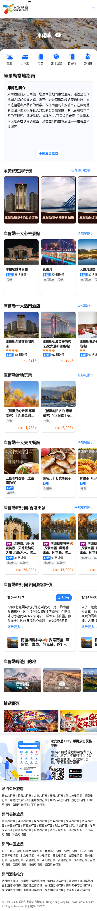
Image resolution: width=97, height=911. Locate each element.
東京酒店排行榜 (32, 885)
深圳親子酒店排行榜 (33, 881)
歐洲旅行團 (8, 821)
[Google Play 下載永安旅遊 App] (75, 776)
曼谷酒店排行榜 (54, 885)
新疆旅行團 (32, 860)
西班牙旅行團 (58, 830)
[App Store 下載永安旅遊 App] (75, 771)
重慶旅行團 (16, 860)
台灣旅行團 (40, 795)
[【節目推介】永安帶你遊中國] (31, 731)
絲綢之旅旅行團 (32, 851)
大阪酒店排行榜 (11, 890)
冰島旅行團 (19, 834)
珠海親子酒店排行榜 (81, 881)
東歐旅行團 (72, 821)
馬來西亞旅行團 (59, 800)
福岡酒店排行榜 (54, 890)
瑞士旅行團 (62, 825)
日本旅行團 (8, 795)
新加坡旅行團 (74, 795)
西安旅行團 (48, 860)
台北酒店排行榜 (11, 885)
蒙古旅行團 (59, 855)
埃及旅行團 (40, 821)
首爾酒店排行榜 (32, 890)
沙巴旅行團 (78, 800)
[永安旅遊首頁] (15, 9)
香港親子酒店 (10, 881)
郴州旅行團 (35, 864)
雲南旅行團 (75, 855)
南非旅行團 (56, 821)
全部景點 (84, 233)
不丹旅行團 (38, 804)
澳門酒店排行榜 (56, 881)
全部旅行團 (82, 507)
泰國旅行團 (56, 795)
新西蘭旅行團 (23, 830)
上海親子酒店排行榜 (78, 890)
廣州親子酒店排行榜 (78, 885)
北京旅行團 (27, 855)
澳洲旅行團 (24, 821)
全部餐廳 (84, 442)
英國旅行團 (30, 825)
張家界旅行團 (10, 855)
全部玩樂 (84, 375)
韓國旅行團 (24, 795)
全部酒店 (84, 306)
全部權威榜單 (80, 171)
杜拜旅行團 (75, 830)
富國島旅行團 (20, 804)
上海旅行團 (86, 851)
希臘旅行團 (40, 830)
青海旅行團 (19, 864)
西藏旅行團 (70, 851)
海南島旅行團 (52, 864)
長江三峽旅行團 (11, 851)
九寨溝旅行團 (53, 851)
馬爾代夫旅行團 (19, 800)
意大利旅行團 (79, 825)
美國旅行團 (14, 825)
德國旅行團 (46, 825)
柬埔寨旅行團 (39, 800)
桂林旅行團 (43, 855)
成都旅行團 (80, 860)
